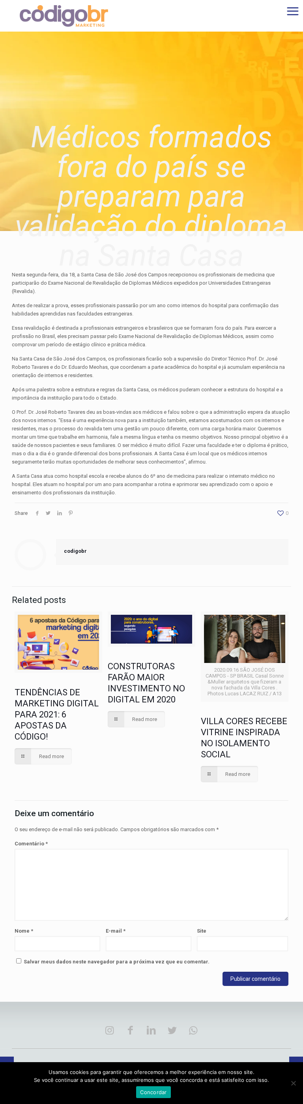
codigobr (75, 551)
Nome (24, 931)
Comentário (31, 844)
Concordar (153, 1092)
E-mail (115, 931)
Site (201, 931)
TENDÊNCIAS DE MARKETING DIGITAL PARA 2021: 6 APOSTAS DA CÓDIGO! (57, 714)
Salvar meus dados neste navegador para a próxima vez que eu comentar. (116, 962)
